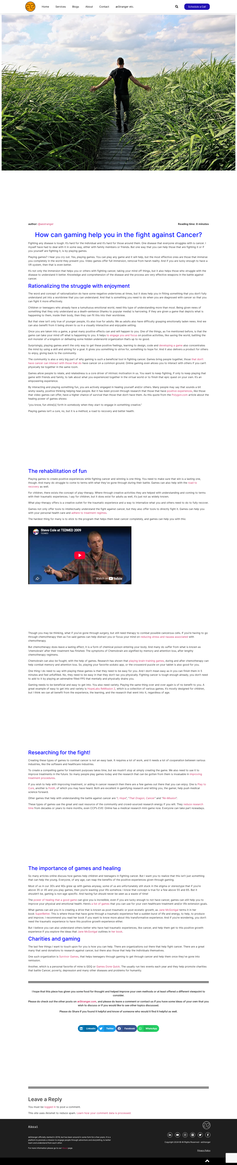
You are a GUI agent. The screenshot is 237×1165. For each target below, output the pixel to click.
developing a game (171, 345)
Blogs (75, 6)
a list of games (100, 903)
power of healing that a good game (55, 899)
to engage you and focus (122, 335)
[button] (176, 6)
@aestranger (46, 224)
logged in (50, 1106)
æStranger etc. (125, 6)
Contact (104, 6)
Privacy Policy (203, 1150)
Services (60, 6)
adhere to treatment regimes (88, 512)
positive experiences (179, 391)
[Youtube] (177, 1134)
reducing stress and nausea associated (164, 636)
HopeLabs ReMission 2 (101, 688)
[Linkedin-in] (170, 1134)
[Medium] (192, 1134)
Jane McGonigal (168, 909)
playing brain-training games (146, 660)
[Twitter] (200, 1134)
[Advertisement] (118, 196)
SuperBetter (42, 913)
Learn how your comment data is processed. (104, 1113)
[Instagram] (185, 1134)
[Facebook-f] (207, 1134)
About (89, 6)
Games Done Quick (108, 966)
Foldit (51, 788)
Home (45, 6)
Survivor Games (69, 956)
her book (116, 931)
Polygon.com (180, 394)
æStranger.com (86, 1001)
